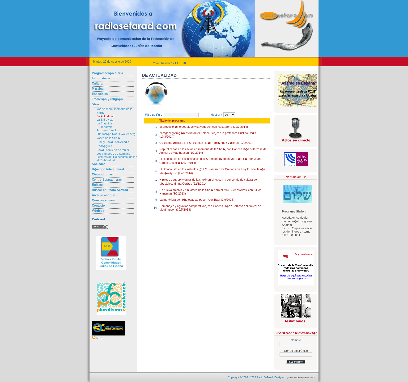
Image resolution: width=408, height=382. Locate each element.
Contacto (98, 205)
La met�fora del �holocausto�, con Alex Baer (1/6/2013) (196, 199)
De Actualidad (106, 116)
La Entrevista (105, 119)
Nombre (296, 340)
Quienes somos (103, 200)
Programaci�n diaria (107, 73)
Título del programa (172, 120)
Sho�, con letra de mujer (113, 150)
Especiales (100, 94)
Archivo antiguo (103, 195)
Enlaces (97, 185)
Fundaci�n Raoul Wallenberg (116, 134)
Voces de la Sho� (108, 138)
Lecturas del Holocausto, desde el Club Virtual (117, 158)
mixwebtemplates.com (302, 377)
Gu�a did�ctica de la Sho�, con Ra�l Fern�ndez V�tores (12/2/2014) (206, 142)
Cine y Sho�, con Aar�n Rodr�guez (113, 144)
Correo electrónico (296, 350)
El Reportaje (105, 127)
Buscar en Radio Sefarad (110, 190)
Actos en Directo (107, 130)
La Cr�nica (104, 123)
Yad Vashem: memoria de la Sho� (114, 111)
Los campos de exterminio (113, 153)
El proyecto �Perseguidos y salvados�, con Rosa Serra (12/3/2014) (203, 126)
